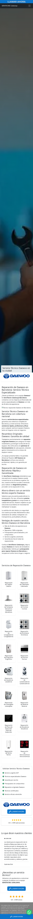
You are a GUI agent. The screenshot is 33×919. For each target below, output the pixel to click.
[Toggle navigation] (29, 6)
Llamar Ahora (16, 1)
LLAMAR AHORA (17, 811)
